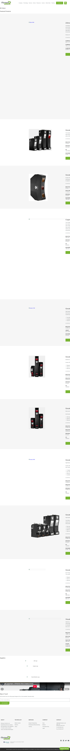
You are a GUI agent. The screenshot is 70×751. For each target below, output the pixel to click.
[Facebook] (61, 740)
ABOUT (2, 719)
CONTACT (58, 719)
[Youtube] (68, 740)
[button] (65, 3)
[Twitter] (66, 740)
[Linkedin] (63, 740)
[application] (64, 749)
